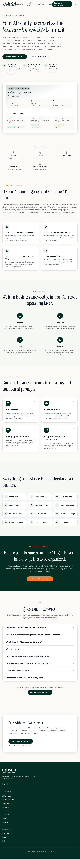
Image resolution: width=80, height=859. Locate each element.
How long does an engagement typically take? (27, 656)
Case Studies (7, 833)
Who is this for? (13, 649)
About (50, 4)
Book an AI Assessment (58, 4)
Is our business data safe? (18, 670)
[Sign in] (76, 4)
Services (41, 4)
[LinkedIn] (4, 784)
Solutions (19, 4)
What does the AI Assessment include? (24, 642)
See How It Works (37, 57)
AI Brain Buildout (8, 800)
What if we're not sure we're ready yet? (24, 678)
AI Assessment (7, 796)
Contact (5, 822)
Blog (4, 837)
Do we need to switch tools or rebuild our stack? (28, 663)
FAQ (3, 841)
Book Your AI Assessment (38, 579)
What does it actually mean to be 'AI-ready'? (26, 627)
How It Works (29, 4)
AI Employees (7, 803)
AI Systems (6, 807)
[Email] (9, 784)
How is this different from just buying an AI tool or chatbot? (33, 635)
